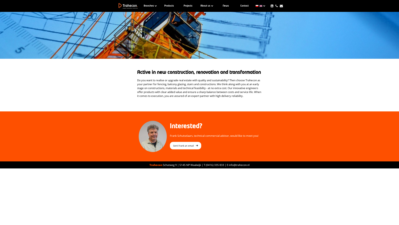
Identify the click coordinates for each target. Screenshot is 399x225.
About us (205, 6)
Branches (149, 6)
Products (169, 6)
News (226, 6)
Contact (244, 6)
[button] (185, 145)
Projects (188, 6)
